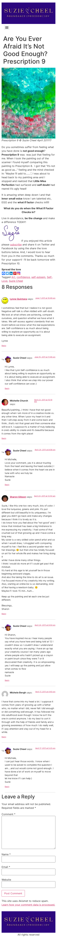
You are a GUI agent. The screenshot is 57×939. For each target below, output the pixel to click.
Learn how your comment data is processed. (28, 904)
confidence (23, 277)
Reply (4, 345)
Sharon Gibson (18, 496)
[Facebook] (3, 273)
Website (6, 879)
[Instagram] (18, 273)
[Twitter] (7, 273)
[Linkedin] (11, 273)
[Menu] (7, 27)
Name (6, 854)
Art (13, 277)
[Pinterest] (14, 273)
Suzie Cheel (16, 280)
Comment (8, 814)
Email (6, 867)
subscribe (16, 244)
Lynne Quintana (18, 299)
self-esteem (38, 277)
